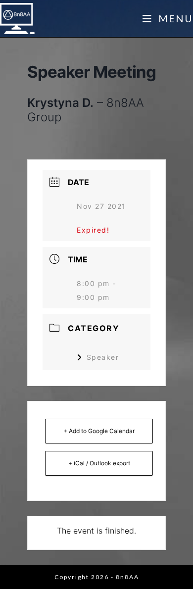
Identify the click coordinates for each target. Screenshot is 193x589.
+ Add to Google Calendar (99, 431)
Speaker (103, 357)
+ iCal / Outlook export (99, 463)
